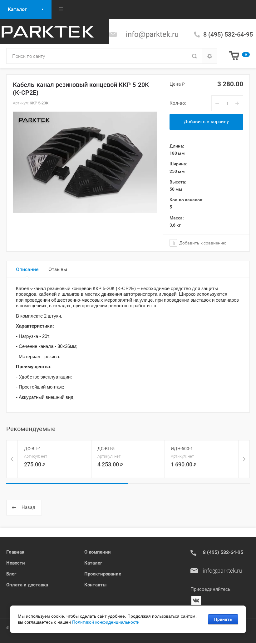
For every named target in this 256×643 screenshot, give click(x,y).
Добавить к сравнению (202, 242)
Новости (15, 563)
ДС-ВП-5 (106, 448)
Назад (28, 507)
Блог (11, 574)
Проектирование (102, 574)
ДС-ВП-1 (32, 448)
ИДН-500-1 (182, 448)
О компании (97, 552)
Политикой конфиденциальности (106, 622)
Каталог (93, 563)
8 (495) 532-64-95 (228, 34)
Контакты (95, 585)
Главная (15, 552)
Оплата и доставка (27, 585)
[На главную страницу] (47, 31)
